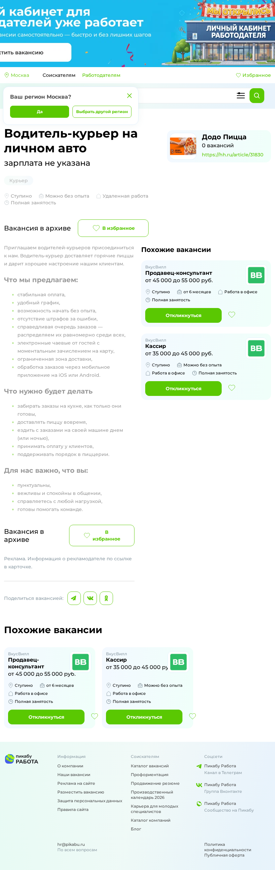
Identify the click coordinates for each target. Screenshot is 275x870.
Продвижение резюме (155, 783)
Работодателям (101, 75)
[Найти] (257, 95)
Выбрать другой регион (102, 111)
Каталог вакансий (150, 765)
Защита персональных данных (89, 800)
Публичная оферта (224, 855)
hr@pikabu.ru (71, 844)
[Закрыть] (129, 95)
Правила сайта (73, 809)
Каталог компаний (150, 820)
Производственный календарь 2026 (152, 794)
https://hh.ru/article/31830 (232, 155)
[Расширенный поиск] (240, 95)
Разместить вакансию (80, 792)
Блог (136, 828)
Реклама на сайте (76, 783)
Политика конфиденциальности (227, 847)
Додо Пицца (224, 137)
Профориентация (149, 774)
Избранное (256, 75)
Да (40, 111)
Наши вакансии (73, 774)
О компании (70, 765)
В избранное (118, 228)
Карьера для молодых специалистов (154, 809)
